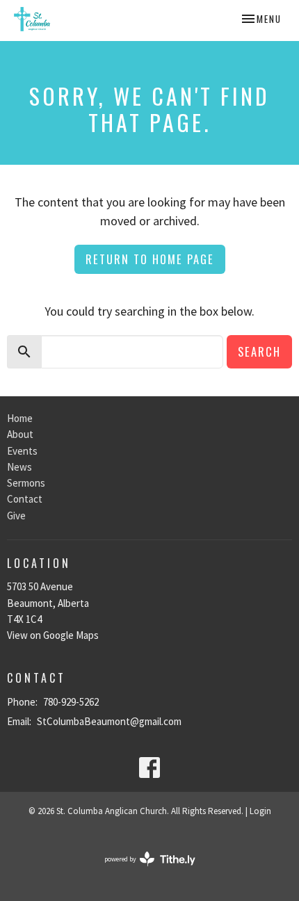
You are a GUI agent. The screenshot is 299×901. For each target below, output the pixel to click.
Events (22, 450)
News (19, 466)
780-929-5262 (71, 701)
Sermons (26, 482)
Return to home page (150, 259)
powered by (141, 870)
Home (20, 418)
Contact (24, 498)
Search (259, 351)
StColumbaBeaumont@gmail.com (109, 721)
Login (260, 811)
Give (16, 515)
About (20, 434)
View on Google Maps (53, 635)
